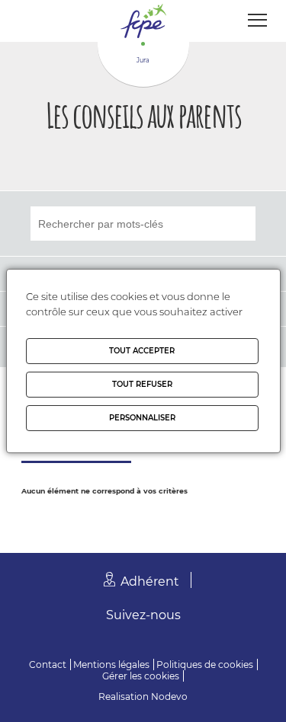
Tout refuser (142, 384)
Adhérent (150, 581)
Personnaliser (142, 418)
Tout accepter (142, 351)
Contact (47, 664)
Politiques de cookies (204, 664)
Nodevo (169, 696)
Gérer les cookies (140, 676)
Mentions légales (111, 664)
